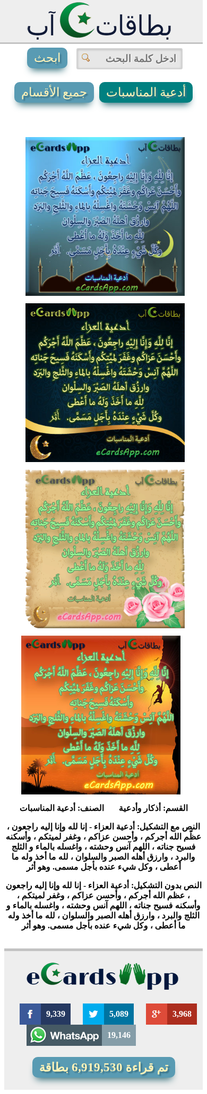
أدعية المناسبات (146, 92)
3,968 (182, 1013)
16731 (88, 760)
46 (153, 427)
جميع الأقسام (54, 92)
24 (115, 449)
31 (153, 261)
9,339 (55, 1013)
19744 (92, 427)
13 (66, 316)
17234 (92, 594)
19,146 (119, 1034)
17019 (92, 261)
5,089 (118, 1013)
